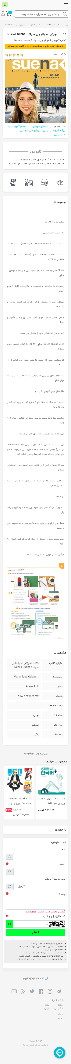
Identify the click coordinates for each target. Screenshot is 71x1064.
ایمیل (62, 864)
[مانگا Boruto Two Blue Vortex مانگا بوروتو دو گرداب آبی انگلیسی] (19, 781)
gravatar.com (53, 956)
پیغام (62, 893)
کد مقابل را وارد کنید (54, 916)
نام (63, 849)
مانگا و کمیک (57, 1000)
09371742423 (33, 979)
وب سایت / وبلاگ (54, 878)
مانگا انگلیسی (58, 1006)
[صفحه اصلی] (67, 24)
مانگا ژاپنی (47, 1006)
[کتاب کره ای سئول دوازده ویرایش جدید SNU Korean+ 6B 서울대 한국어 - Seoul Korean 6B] (51, 781)
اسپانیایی (59, 134)
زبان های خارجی (53, 24)
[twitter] (32, 992)
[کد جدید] (9, 924)
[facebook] (41, 992)
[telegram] (59, 992)
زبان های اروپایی (29, 130)
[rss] (23, 992)
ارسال (35, 932)
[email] (14, 992)
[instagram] (50, 992)
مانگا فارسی (60, 1016)
